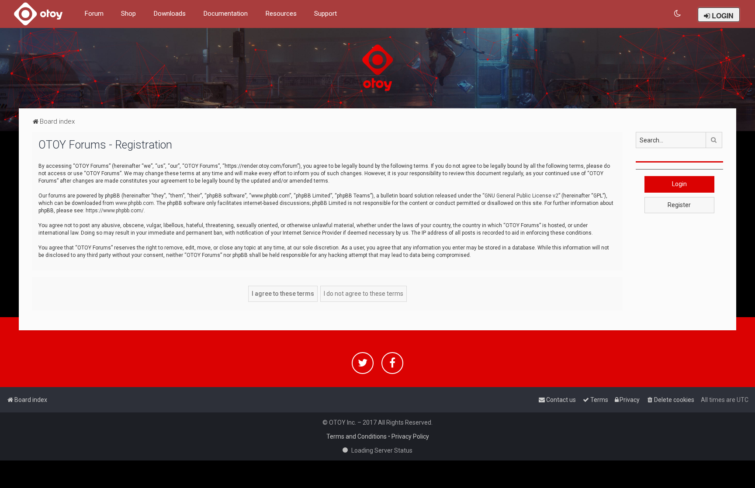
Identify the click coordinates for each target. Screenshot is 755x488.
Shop (128, 13)
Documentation (225, 13)
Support (325, 13)
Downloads (169, 13)
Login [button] (679, 183)
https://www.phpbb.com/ (115, 211)
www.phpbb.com (134, 203)
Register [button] (679, 204)
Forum (94, 13)
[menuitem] (678, 13)
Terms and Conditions (356, 436)
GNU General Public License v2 (521, 196)
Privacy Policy (410, 436)
